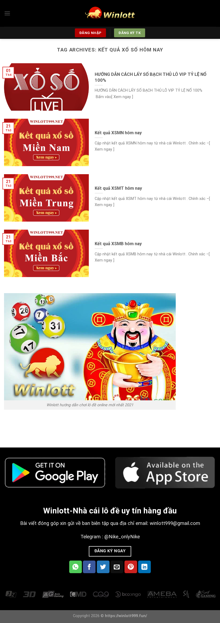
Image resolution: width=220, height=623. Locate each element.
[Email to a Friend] (117, 567)
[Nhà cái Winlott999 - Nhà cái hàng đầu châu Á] (110, 13)
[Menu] (7, 13)
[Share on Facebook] (89, 567)
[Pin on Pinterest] (130, 567)
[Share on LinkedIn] (144, 567)
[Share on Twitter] (103, 567)
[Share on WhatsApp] (75, 567)
